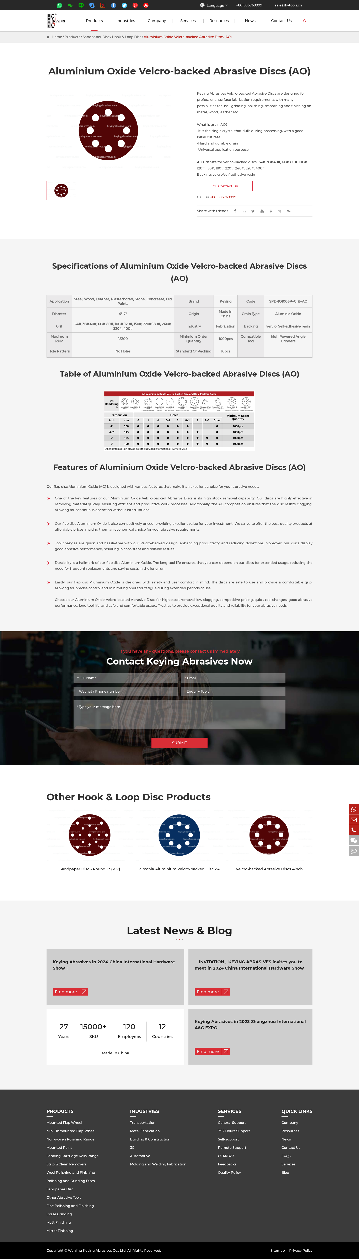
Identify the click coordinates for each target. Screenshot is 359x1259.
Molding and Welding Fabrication (158, 1164)
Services (188, 21)
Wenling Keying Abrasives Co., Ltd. (97, 1251)
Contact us (225, 186)
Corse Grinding (59, 1214)
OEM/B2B (226, 1156)
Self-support (228, 1139)
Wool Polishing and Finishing (71, 1173)
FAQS (286, 1156)
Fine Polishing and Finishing (70, 1206)
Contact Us (281, 21)
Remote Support (232, 1148)
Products (94, 21)
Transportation (142, 1123)
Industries (125, 21)
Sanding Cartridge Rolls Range (73, 1156)
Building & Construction (150, 1139)
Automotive (140, 1156)
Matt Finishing (59, 1222)
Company (157, 21)
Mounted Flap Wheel (64, 1123)
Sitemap (277, 1251)
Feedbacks (227, 1164)
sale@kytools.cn (288, 5)
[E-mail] (354, 819)
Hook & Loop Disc (126, 37)
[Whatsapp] (354, 809)
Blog (285, 1173)
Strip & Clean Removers (66, 1164)
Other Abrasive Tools (64, 1198)
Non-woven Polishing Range (71, 1139)
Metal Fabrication (145, 1131)
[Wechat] (354, 840)
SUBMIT (179, 743)
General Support (232, 1123)
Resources (219, 21)
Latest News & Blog (179, 931)
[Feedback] (354, 851)
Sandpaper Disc (96, 37)
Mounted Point (59, 1148)
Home (57, 37)
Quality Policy (229, 1173)
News (250, 21)
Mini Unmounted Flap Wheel (71, 1131)
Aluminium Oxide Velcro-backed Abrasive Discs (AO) (188, 37)
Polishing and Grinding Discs (71, 1181)
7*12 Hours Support (234, 1131)
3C (132, 1148)
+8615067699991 (249, 5)
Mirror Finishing (60, 1231)
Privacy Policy (300, 1251)
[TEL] (354, 830)
